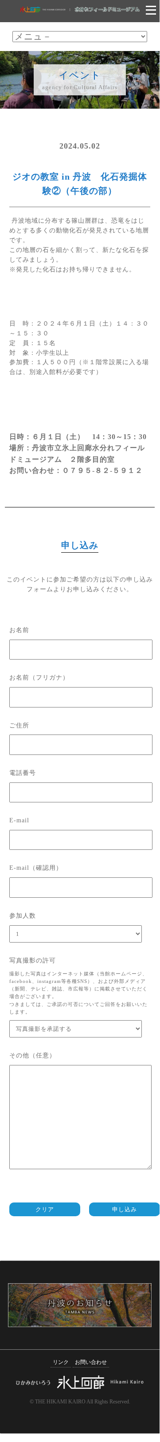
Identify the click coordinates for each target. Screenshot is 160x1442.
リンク (61, 1362)
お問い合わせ (91, 1362)
